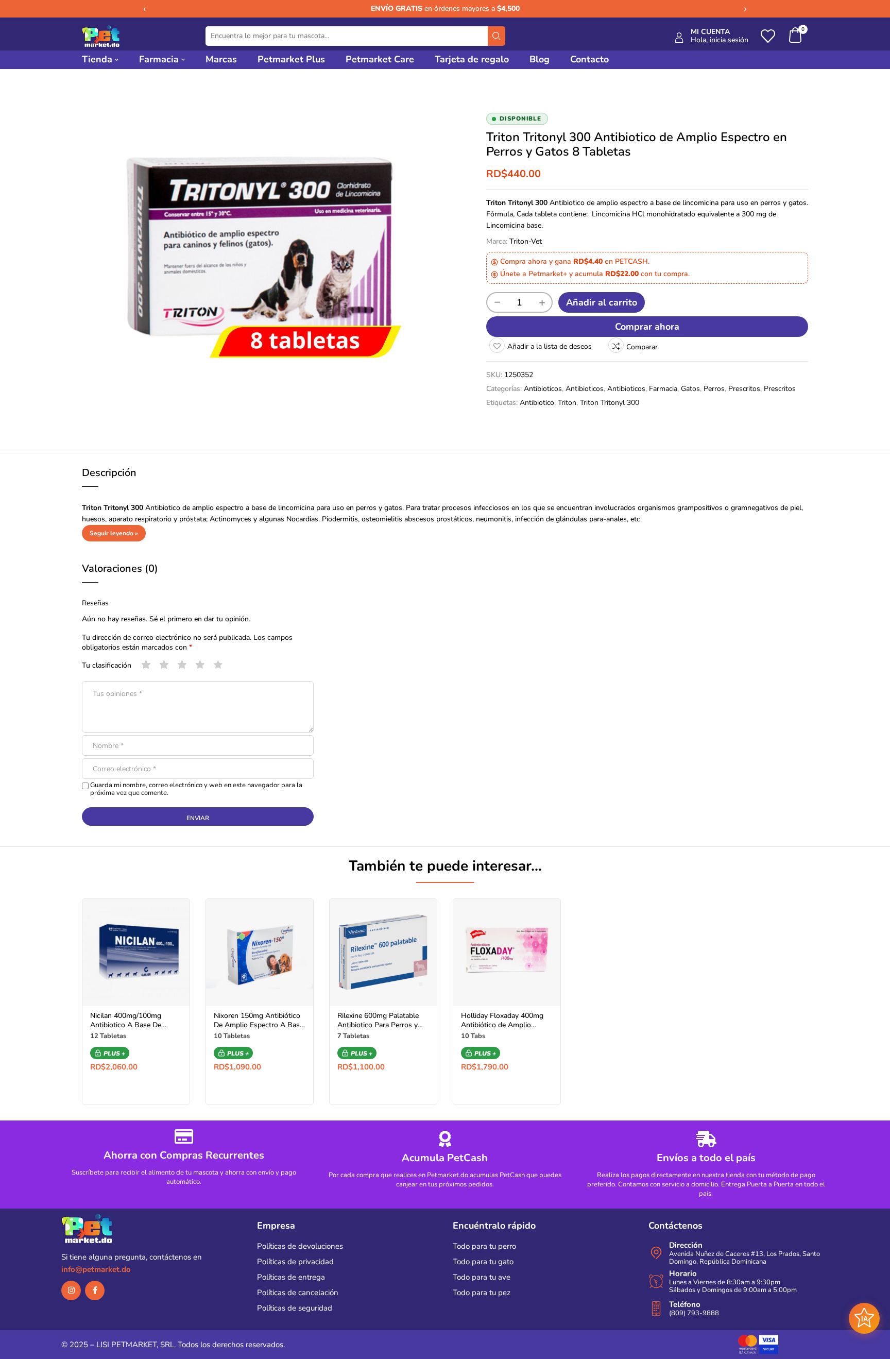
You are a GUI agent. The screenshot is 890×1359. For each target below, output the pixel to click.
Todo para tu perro (484, 1246)
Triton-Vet (525, 241)
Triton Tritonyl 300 (609, 402)
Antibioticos (543, 389)
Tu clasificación (106, 665)
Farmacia (663, 389)
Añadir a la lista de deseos (549, 346)
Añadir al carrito (601, 302)
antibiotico (537, 402)
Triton (567, 402)
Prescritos (744, 389)
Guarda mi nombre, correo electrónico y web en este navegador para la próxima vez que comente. (196, 789)
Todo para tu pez (481, 1292)
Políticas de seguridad (294, 1308)
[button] (796, 36)
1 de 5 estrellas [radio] (146, 665)
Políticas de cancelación (297, 1292)
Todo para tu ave (481, 1277)
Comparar (642, 347)
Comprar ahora (647, 326)
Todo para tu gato (483, 1261)
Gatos (690, 389)
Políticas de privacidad (295, 1261)
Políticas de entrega (291, 1277)
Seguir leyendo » (114, 533)
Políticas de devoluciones (300, 1246)
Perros (714, 389)
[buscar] (496, 36)
